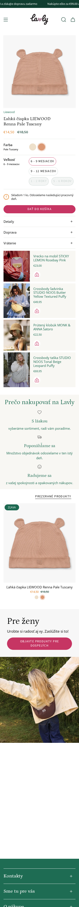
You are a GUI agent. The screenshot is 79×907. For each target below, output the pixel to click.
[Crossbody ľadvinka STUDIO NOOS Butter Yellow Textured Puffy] (17, 300)
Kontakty (13, 876)
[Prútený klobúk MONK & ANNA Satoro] (17, 335)
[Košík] (72, 19)
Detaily (9, 221)
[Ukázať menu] (5, 19)
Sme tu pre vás (19, 891)
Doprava (10, 232)
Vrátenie (10, 243)
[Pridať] (36, 274)
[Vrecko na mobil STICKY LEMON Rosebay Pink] (17, 266)
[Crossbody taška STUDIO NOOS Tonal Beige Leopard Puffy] (17, 369)
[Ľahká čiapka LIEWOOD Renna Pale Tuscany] (39, 543)
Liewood (9, 112)
